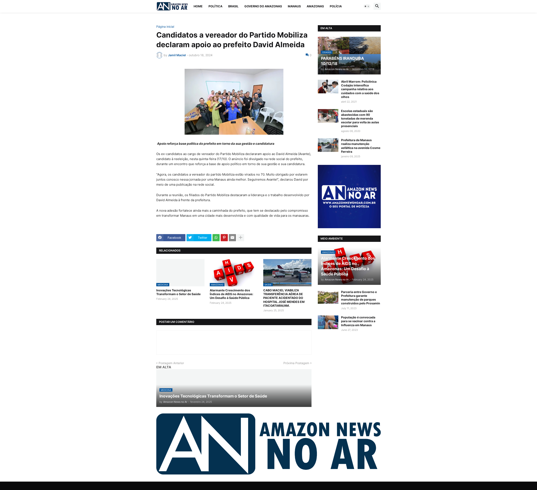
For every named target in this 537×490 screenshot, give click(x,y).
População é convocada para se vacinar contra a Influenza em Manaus (358, 321)
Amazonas (315, 6)
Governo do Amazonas (263, 6)
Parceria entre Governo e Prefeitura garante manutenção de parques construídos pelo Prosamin (360, 297)
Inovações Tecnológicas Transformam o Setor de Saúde (178, 292)
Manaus (294, 6)
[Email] (232, 237)
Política (215, 6)
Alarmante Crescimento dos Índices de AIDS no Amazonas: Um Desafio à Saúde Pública (231, 294)
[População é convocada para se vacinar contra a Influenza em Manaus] (328, 322)
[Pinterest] (224, 237)
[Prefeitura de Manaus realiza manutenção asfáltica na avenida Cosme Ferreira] (328, 145)
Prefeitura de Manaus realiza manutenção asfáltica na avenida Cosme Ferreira (360, 145)
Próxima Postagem (296, 363)
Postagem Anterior (171, 363)
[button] (366, 6)
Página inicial (165, 26)
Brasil (233, 6)
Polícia (336, 6)
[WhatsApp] (216, 237)
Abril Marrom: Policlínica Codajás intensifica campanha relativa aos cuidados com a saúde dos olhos (360, 89)
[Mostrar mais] (240, 237)
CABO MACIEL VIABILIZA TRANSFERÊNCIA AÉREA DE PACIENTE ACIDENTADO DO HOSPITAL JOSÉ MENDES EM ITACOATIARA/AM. (284, 297)
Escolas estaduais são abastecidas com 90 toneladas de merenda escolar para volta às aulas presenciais (360, 118)
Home (198, 6)
